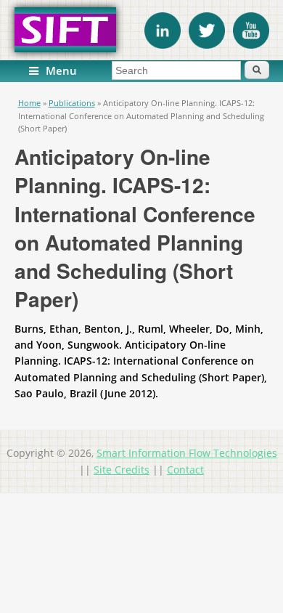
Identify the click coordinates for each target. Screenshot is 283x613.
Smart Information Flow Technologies (187, 453)
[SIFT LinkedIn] (162, 45)
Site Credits (121, 469)
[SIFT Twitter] (207, 45)
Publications (72, 102)
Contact (185, 469)
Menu (61, 70)
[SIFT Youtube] (251, 45)
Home (29, 102)
